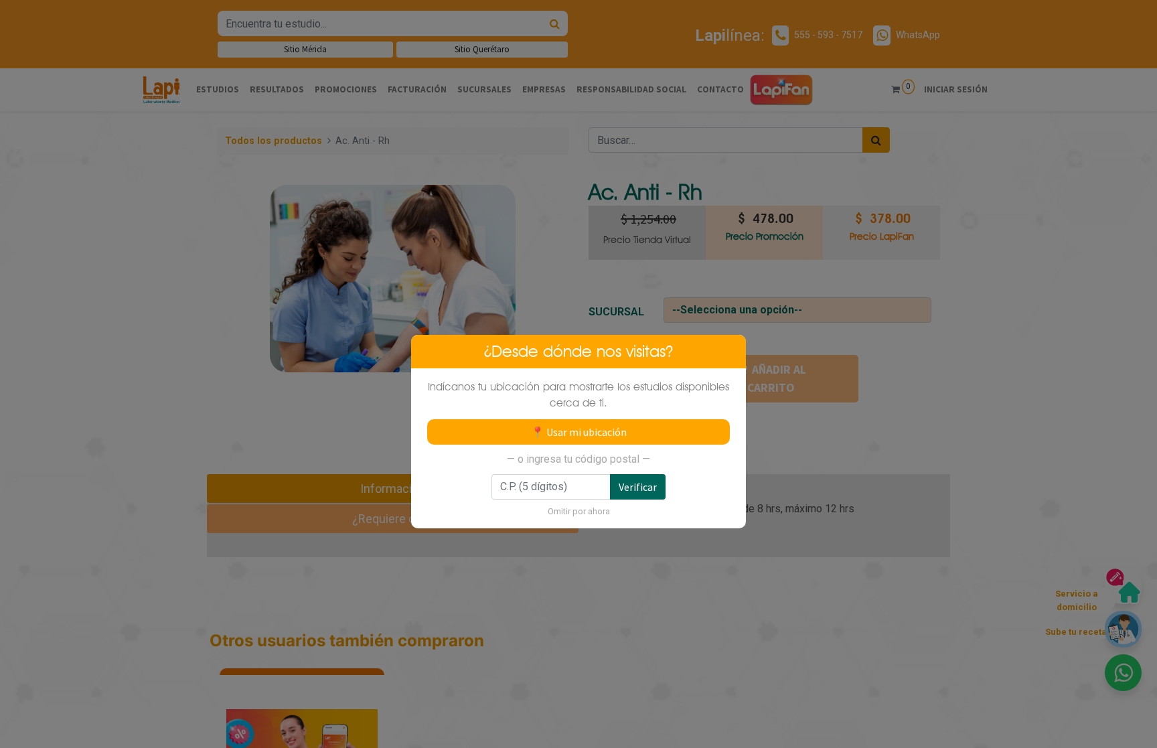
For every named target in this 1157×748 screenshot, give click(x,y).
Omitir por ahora (579, 511)
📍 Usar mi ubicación (579, 432)
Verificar (638, 487)
